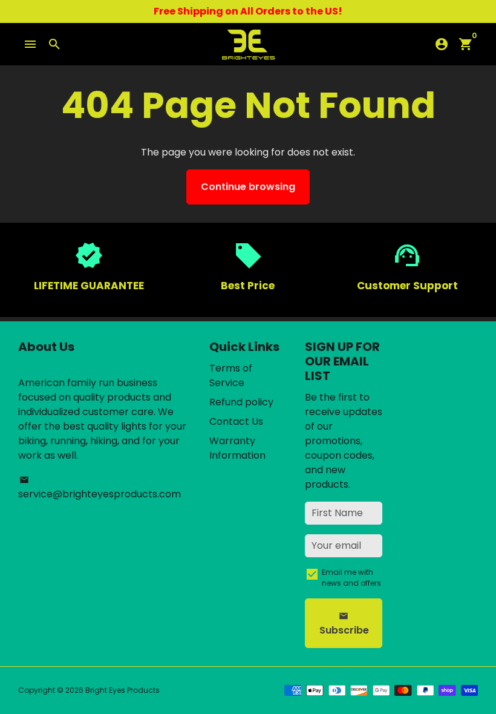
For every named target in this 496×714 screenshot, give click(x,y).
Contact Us (236, 421)
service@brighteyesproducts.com (99, 488)
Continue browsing (248, 187)
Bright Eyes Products (122, 690)
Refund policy (241, 402)
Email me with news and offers (351, 577)
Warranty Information (237, 448)
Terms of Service (230, 375)
